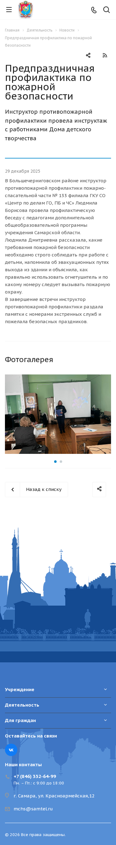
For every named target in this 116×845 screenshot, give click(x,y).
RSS (105, 55)
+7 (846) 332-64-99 (35, 776)
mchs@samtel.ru (33, 809)
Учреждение (19, 689)
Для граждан (20, 720)
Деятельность (22, 705)
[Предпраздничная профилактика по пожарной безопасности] (58, 414)
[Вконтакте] (11, 750)
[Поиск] (106, 10)
